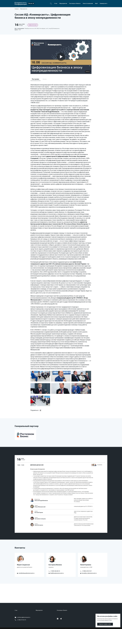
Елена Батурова (39, 525)
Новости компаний (88, 3)
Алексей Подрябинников (41, 500)
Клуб (96, 3)
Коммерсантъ (103, 3)
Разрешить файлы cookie (105, 624)
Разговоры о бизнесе (75, 3)
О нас (55, 3)
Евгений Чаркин (39, 512)
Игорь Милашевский (40, 506)
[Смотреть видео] (61, 57)
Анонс (45, 79)
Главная (16, 9)
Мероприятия (63, 3)
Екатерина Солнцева (40, 518)
